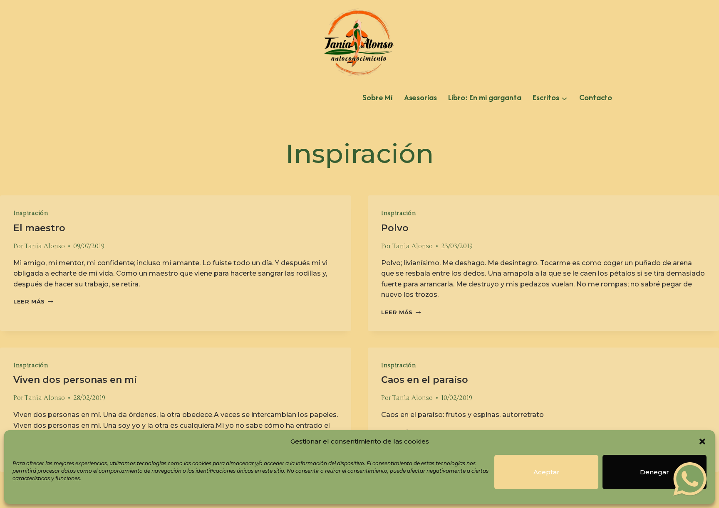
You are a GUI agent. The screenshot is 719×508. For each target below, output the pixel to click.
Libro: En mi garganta (484, 97)
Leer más (33, 301)
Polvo (395, 228)
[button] (702, 441)
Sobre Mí (377, 97)
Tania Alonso (45, 246)
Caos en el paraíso (424, 379)
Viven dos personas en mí (75, 379)
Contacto (595, 97)
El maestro (39, 228)
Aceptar (546, 472)
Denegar (654, 472)
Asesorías (420, 97)
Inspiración (30, 213)
